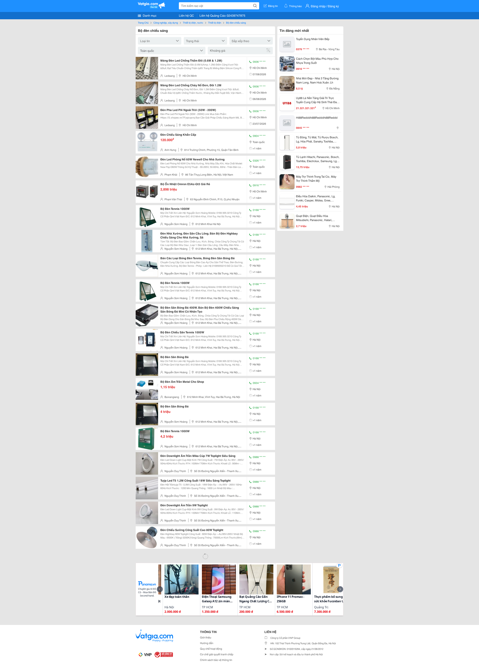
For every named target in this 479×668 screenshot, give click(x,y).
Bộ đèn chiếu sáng (236, 22)
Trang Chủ (143, 22)
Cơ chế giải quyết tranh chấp (216, 654)
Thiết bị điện (214, 22)
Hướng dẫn (206, 643)
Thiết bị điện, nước (193, 22)
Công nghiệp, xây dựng (165, 22)
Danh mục (149, 15)
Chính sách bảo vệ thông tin (216, 660)
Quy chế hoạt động (211, 648)
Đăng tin (273, 6)
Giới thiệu (205, 637)
